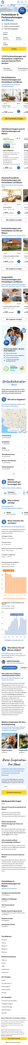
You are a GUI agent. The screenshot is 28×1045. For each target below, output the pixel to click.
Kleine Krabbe (6, 105)
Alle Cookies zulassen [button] (14, 1038)
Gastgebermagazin (7, 1004)
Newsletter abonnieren (14, 792)
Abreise (18, 38)
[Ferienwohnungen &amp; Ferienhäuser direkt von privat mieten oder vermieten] (2, 2)
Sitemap (4, 952)
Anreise (5, 38)
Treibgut (6, 834)
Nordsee (4, 940)
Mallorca (4, 946)
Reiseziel (5, 32)
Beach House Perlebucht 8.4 (18, 832)
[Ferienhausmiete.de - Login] (22, 2)
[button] (26, 2)
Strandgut (6, 832)
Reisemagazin (6, 986)
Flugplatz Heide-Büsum (8, 714)
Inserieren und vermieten (9, 1000)
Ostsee (4, 943)
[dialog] (14, 1030)
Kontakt (4, 992)
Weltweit (4, 949)
